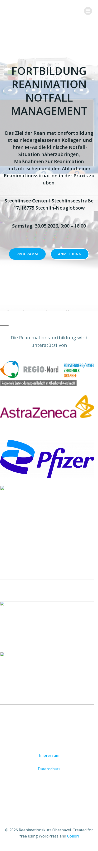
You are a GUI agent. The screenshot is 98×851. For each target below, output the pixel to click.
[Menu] (88, 11)
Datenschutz (49, 768)
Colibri (73, 836)
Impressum (49, 755)
